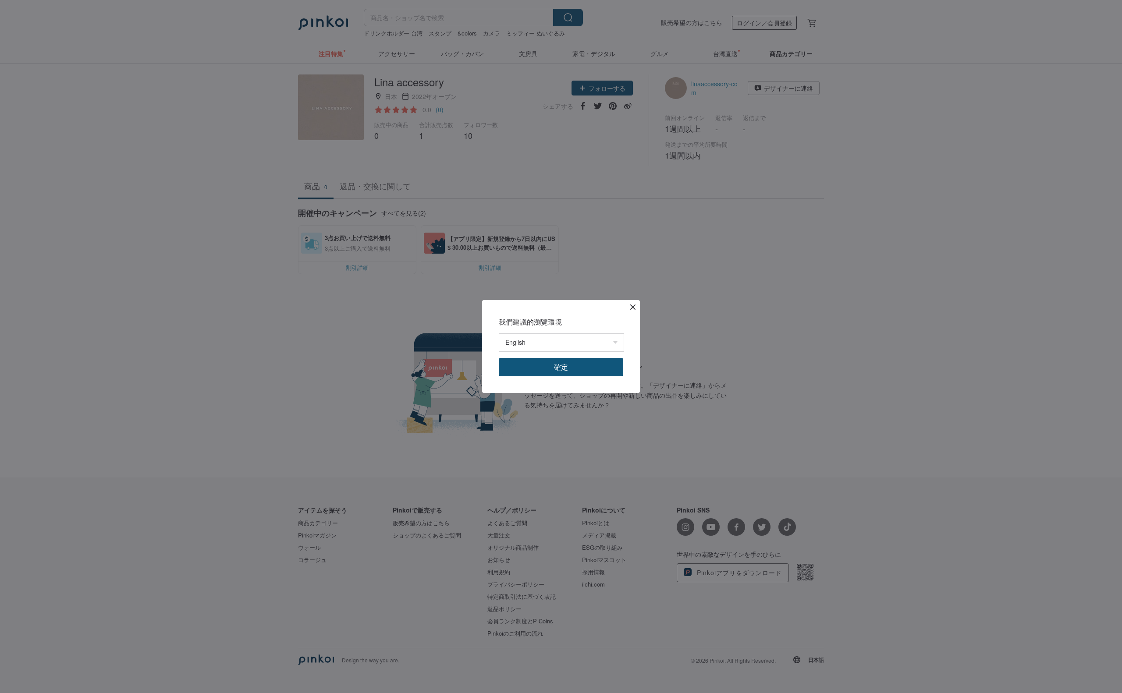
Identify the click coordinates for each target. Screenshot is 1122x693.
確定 (561, 367)
